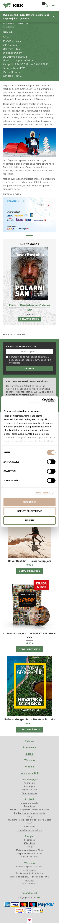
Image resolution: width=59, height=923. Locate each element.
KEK (13, 5)
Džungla (29, 816)
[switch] (51, 461)
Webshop (29, 760)
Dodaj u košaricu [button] (29, 319)
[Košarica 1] (46, 5)
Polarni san (29, 806)
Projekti (29, 799)
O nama (29, 766)
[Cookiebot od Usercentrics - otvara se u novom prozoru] (42, 400)
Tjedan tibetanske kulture (29, 830)
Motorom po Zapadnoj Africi (29, 850)
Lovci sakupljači (29, 779)
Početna (29, 741)
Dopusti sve (29, 502)
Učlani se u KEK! (29, 773)
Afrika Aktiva (30, 826)
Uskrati (29, 520)
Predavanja (29, 747)
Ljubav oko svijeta (29, 803)
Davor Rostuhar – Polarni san (29, 307)
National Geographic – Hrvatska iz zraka (29, 809)
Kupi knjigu (29, 786)
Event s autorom (29, 793)
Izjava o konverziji (29, 883)
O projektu (29, 783)
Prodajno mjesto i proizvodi (29, 866)
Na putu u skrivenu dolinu (29, 853)
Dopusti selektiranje (29, 511)
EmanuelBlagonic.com (29, 920)
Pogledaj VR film (29, 789)
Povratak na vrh (29, 893)
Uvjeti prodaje (29, 870)
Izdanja (29, 753)
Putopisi (29, 836)
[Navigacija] (53, 5)
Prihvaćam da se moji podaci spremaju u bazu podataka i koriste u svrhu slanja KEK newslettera (30, 360)
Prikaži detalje (42, 492)
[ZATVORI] (53, 16)
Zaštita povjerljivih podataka (29, 873)
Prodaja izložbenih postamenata (29, 813)
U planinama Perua (29, 856)
